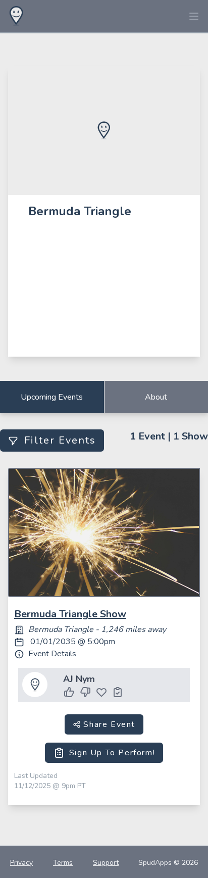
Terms (63, 862)
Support (106, 862)
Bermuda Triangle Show (70, 614)
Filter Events (60, 440)
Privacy (21, 862)
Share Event (108, 724)
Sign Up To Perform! (112, 752)
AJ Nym (79, 679)
